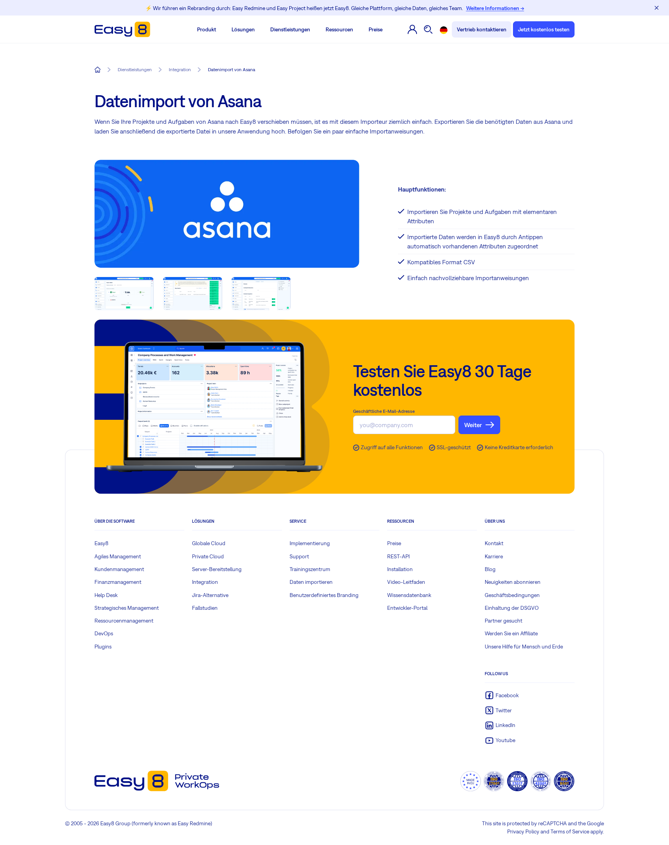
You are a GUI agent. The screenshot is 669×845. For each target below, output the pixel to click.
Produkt (206, 29)
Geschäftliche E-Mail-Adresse (384, 411)
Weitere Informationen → (495, 8)
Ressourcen (339, 29)
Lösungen (243, 29)
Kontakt (494, 543)
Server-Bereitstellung (217, 569)
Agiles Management (117, 556)
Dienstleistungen (290, 29)
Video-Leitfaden (406, 582)
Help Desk (106, 595)
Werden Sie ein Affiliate (511, 633)
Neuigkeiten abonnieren (512, 582)
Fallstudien (205, 608)
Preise (376, 29)
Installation (400, 569)
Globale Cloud (208, 543)
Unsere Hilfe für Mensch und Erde (524, 646)
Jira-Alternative (210, 595)
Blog (490, 569)
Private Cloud (208, 556)
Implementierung (310, 543)
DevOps (103, 633)
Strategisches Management (126, 608)
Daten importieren (311, 582)
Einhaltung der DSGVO (512, 608)
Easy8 (101, 543)
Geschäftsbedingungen (512, 595)
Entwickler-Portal (407, 608)
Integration (205, 582)
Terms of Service (570, 831)
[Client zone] (412, 29)
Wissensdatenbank (409, 595)
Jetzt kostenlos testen (544, 29)
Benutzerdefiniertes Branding (324, 595)
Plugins (103, 646)
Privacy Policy (523, 831)
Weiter (473, 424)
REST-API (398, 556)
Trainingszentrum (310, 569)
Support (299, 556)
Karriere (494, 556)
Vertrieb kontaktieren (481, 29)
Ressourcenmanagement (123, 621)
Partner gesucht (503, 621)
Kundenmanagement (119, 569)
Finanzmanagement (117, 582)
